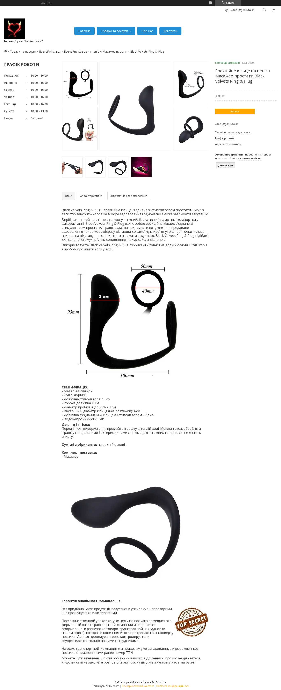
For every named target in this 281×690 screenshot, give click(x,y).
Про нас (147, 31)
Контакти (170, 31)
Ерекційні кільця (50, 51)
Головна (84, 31)
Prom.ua (161, 682)
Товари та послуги (114, 31)
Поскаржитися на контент (138, 686)
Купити (235, 111)
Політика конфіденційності (172, 686)
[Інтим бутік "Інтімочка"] (14, 28)
